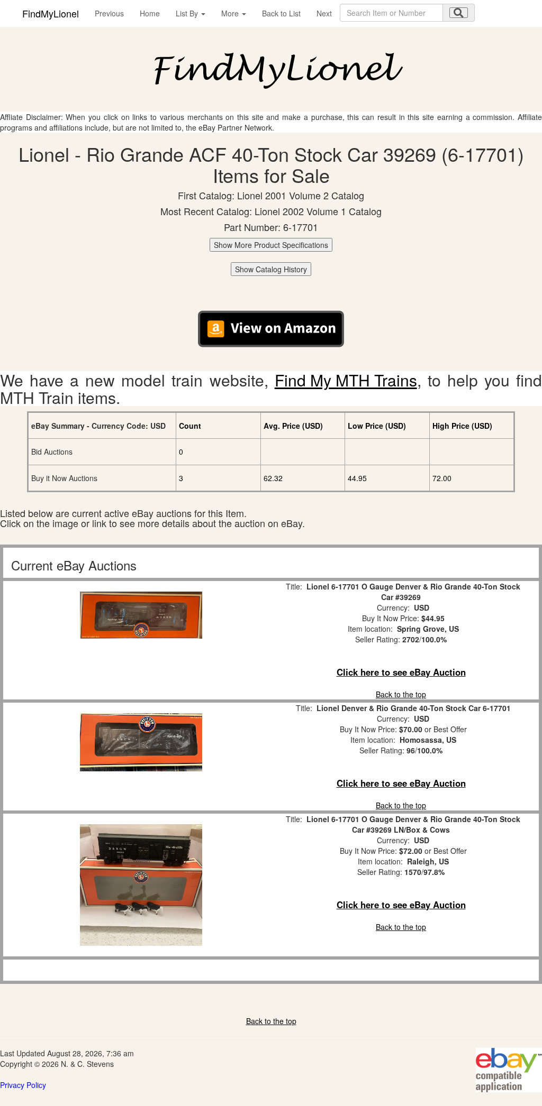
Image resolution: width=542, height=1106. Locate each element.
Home (150, 13)
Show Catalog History (271, 269)
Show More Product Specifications (271, 244)
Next (324, 13)
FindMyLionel (50, 13)
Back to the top (401, 694)
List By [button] (188, 13)
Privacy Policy (23, 1085)
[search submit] (458, 12)
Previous (109, 13)
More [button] (231, 13)
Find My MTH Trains (346, 380)
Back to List (281, 13)
